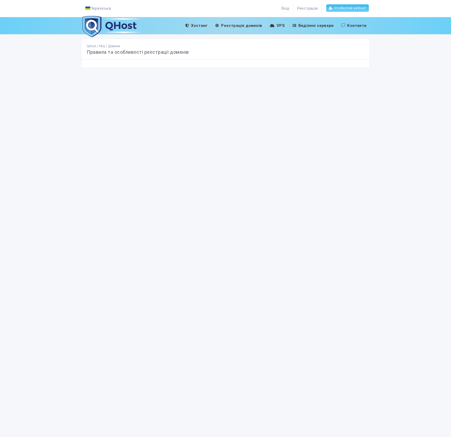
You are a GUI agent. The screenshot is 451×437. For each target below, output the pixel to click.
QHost (91, 46)
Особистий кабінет (350, 8)
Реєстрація (307, 8)
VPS (281, 25)
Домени (114, 46)
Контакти (356, 25)
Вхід (285, 8)
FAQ (102, 46)
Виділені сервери (316, 25)
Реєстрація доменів (241, 25)
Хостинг (199, 25)
